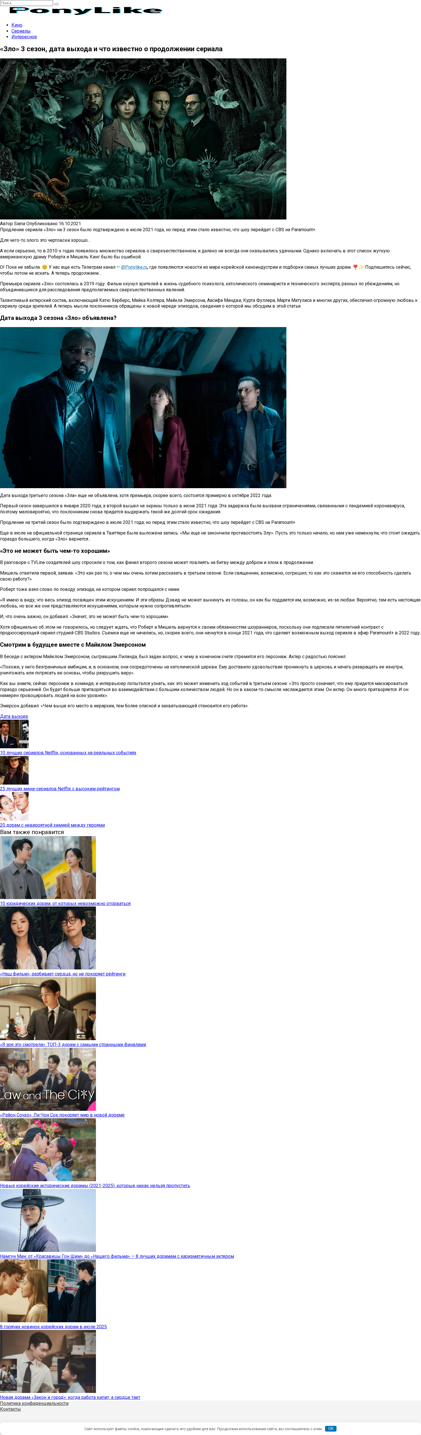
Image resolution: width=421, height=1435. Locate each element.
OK (331, 1428)
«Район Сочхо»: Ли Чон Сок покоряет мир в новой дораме (62, 1115)
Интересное (24, 36)
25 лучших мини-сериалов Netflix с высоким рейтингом (60, 788)
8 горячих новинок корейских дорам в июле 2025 (53, 1326)
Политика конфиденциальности (34, 1403)
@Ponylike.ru (134, 267)
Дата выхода (14, 716)
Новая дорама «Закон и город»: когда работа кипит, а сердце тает (70, 1397)
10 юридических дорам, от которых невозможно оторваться (65, 903)
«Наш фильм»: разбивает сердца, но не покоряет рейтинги (62, 974)
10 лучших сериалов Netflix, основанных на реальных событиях (68, 752)
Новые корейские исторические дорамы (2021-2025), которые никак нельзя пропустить (95, 1185)
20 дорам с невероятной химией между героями (52, 825)
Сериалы (21, 31)
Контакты (10, 1409)
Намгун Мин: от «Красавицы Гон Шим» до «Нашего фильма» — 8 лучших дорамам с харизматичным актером (117, 1256)
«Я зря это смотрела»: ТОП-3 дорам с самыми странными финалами (73, 1044)
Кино (16, 25)
